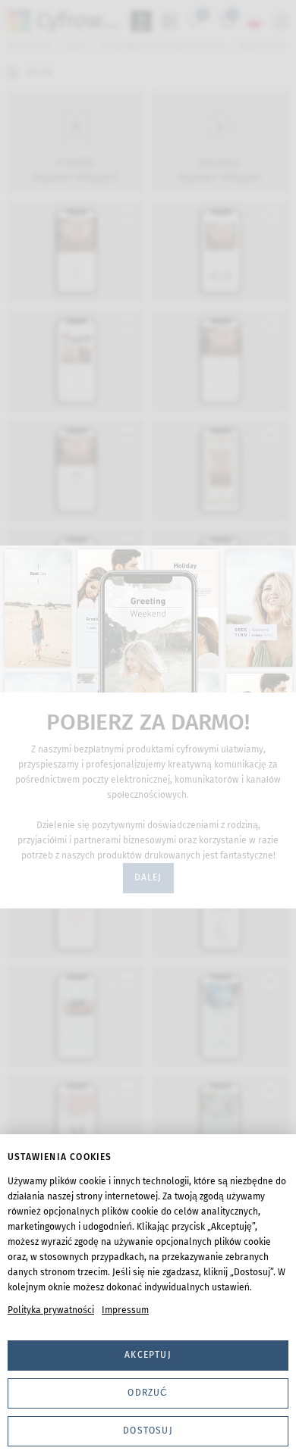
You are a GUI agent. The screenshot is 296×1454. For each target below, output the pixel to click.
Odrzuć (148, 1392)
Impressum (125, 1310)
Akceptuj (148, 1354)
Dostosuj (148, 1430)
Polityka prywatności (51, 1310)
